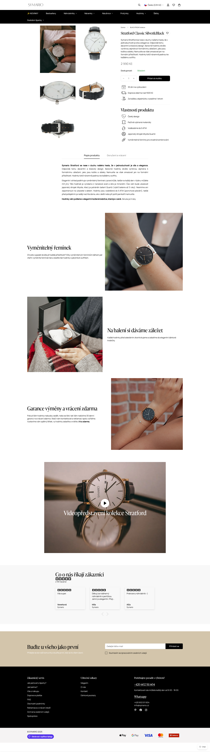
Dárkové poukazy (88, 695)
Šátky (156, 13)
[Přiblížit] (71, 30)
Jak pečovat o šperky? (36, 683)
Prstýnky (124, 13)
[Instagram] (146, 710)
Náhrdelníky (69, 13)
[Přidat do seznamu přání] (167, 33)
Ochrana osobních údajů (38, 712)
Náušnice (106, 13)
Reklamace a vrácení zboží (39, 707)
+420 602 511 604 (144, 684)
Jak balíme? (32, 687)
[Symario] (35, 5)
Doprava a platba (34, 695)
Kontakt (84, 691)
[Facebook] (141, 710)
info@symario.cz (141, 705)
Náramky (88, 13)
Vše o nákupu (33, 691)
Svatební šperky (34, 20)
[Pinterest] (135, 710)
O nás (83, 687)
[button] (179, 5)
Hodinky (140, 13)
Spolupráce (32, 716)
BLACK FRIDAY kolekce (137, 27)
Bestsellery (51, 13)
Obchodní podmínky (36, 703)
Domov (123, 27)
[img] (106, 578)
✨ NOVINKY (32, 13)
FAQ (29, 699)
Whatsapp (140, 696)
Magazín (84, 683)
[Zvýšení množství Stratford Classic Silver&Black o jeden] (133, 78)
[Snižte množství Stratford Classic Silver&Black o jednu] (123, 78)
